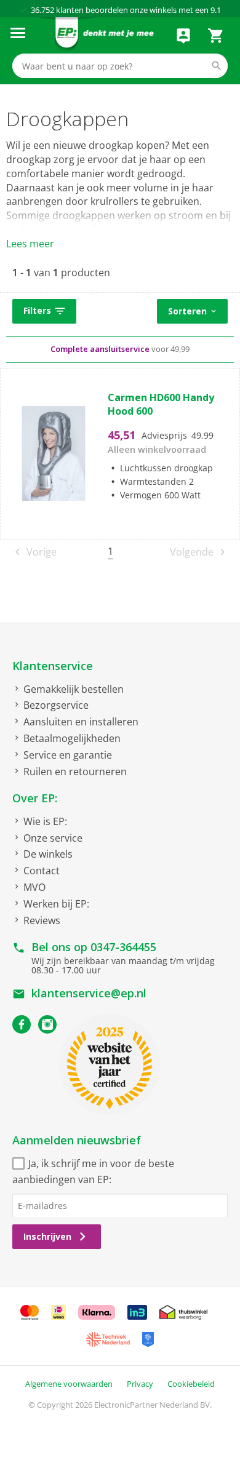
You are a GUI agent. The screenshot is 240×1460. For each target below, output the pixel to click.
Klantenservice (52, 665)
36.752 (42, 9)
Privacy (140, 1383)
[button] (44, 311)
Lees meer (30, 243)
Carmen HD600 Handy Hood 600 (161, 404)
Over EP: (34, 798)
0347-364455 (123, 946)
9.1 (215, 9)
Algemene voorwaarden (69, 1383)
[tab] (120, 312)
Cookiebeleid (191, 1383)
